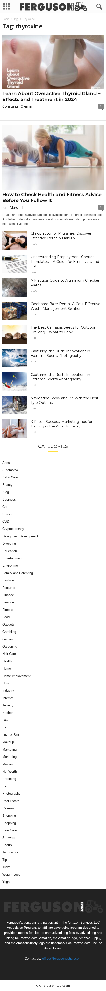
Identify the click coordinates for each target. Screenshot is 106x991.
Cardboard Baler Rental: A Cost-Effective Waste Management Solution (65, 306)
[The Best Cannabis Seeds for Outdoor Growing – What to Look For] (14, 334)
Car (33, 408)
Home (5, 19)
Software (8, 838)
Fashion (8, 580)
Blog (34, 291)
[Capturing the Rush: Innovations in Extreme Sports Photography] (14, 358)
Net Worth (9, 771)
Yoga (6, 882)
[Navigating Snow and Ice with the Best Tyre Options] (14, 405)
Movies (7, 764)
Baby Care (10, 477)
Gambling (9, 632)
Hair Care (9, 654)
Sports (7, 845)
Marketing (9, 749)
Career (7, 514)
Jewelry (7, 705)
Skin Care (9, 830)
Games (7, 639)
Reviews (8, 808)
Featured (8, 588)
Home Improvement (16, 676)
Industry (8, 690)
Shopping (9, 815)
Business (9, 499)
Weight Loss (11, 874)
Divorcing (9, 543)
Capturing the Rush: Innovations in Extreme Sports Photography (60, 353)
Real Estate (10, 801)
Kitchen (7, 713)
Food (6, 617)
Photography (11, 793)
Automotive (10, 470)
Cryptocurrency (13, 529)
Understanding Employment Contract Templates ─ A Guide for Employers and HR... (65, 261)
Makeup (8, 742)
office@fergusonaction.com (61, 958)
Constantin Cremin (17, 106)
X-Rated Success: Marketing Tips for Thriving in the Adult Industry (61, 423)
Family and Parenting (17, 573)
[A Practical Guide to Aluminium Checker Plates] (14, 287)
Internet (7, 698)
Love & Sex (10, 735)
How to (7, 683)
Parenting (9, 779)
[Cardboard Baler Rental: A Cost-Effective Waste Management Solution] (14, 311)
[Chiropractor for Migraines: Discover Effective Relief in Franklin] (14, 240)
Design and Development (20, 536)
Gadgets (8, 624)
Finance (8, 595)
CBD (33, 338)
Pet (4, 786)
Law (33, 272)
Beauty (7, 485)
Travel (6, 867)
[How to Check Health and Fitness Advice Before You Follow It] (53, 157)
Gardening (9, 646)
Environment (11, 565)
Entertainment (12, 558)
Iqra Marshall (12, 207)
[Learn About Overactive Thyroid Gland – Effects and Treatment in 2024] (53, 62)
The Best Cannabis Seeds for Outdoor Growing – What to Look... (63, 329)
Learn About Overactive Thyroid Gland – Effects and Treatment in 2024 (51, 96)
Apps (6, 462)
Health (35, 244)
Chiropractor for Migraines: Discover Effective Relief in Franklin (61, 235)
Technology (10, 852)
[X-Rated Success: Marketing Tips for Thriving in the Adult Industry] (14, 428)
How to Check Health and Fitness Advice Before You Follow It (52, 197)
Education (9, 551)
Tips (5, 860)
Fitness (7, 610)
